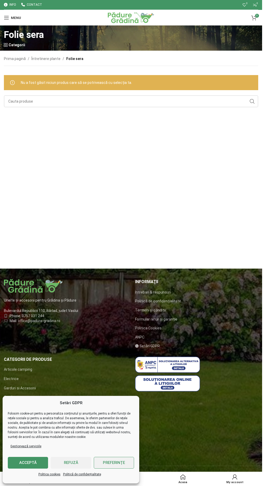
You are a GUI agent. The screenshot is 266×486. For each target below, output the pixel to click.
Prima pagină (15, 59)
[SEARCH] (252, 101)
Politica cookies (49, 474)
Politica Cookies (148, 328)
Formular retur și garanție (156, 319)
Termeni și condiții (150, 310)
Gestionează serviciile (25, 446)
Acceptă (28, 462)
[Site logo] (131, 17)
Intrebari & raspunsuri (153, 292)
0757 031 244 (33, 316)
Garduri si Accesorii (20, 388)
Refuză (71, 462)
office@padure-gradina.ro (39, 321)
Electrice (11, 379)
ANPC (139, 337)
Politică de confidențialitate (82, 474)
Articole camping (18, 369)
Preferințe (114, 462)
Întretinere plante (46, 59)
